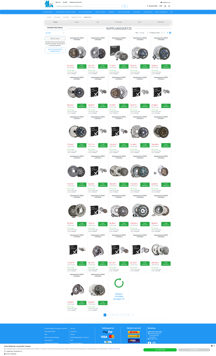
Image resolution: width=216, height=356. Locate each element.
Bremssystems (49, 340)
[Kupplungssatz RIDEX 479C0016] (140, 131)
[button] (5, 351)
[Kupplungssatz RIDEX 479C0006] (161, 53)
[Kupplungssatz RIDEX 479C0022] (140, 171)
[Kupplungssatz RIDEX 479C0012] (161, 92)
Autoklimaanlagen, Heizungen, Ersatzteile (56, 328)
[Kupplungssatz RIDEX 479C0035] (140, 250)
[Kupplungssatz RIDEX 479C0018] (77, 171)
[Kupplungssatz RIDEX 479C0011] (140, 92)
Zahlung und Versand (76, 2)
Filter (137, 32)
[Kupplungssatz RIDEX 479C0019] (98, 171)
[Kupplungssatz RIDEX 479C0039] (98, 289)
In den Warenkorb (82, 66)
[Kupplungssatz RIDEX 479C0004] (119, 53)
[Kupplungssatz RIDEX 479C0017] (161, 131)
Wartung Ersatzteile (50, 331)
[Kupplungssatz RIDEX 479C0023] (161, 171)
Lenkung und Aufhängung (51, 343)
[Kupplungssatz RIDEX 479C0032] (77, 250)
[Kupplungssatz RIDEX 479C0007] (77, 92)
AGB (71, 340)
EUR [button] (160, 6)
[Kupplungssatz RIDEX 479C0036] (161, 250)
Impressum (73, 331)
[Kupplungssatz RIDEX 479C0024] (77, 210)
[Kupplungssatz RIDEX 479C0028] (140, 210)
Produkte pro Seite (155, 32)
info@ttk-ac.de (154, 339)
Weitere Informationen (114, 349)
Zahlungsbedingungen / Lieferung (79, 337)
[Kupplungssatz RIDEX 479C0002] (77, 53)
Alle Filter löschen (55, 38)
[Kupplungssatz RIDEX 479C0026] (98, 210)
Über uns (58, 2)
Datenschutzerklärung (76, 343)
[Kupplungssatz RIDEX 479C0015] (119, 131)
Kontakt (65, 2)
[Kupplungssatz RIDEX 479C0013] (77, 131)
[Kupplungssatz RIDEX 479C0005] (140, 53)
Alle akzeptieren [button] (160, 350)
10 (128, 315)
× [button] (214, 345)
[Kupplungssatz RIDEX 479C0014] (98, 131)
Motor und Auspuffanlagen (52, 337)
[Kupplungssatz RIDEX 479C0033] (98, 250)
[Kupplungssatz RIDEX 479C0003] (98, 53)
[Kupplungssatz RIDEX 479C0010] (119, 92)
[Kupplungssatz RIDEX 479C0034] (119, 250)
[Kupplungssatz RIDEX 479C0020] (119, 171)
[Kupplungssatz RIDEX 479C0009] (98, 92)
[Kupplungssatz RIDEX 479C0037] (77, 289)
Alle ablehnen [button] (194, 350)
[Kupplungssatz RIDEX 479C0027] (119, 210)
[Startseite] (49, 4)
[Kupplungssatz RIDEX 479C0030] (161, 210)
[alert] (108, 350)
